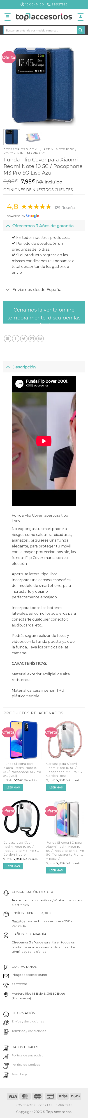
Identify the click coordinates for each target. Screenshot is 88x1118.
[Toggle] (7, 225)
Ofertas (45, 1105)
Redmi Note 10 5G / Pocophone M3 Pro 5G (39, 151)
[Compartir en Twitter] (24, 338)
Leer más (13, 787)
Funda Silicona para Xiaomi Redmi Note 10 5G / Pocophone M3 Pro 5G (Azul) (22, 769)
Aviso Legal (20, 1074)
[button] (7, 17)
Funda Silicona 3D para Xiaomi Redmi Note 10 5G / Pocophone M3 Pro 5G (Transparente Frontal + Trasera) (65, 850)
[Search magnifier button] (80, 30)
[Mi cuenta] (80, 17)
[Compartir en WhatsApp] (7, 338)
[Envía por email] (32, 338)
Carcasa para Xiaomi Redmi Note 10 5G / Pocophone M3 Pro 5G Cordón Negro (21, 848)
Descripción (24, 367)
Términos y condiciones (29, 1031)
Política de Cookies (26, 1064)
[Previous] (11, 85)
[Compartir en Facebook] (15, 338)
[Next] (77, 85)
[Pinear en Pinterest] (40, 338)
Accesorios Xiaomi (21, 149)
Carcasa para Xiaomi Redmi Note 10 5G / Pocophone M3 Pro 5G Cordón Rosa (64, 769)
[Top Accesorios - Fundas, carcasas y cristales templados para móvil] (44, 17)
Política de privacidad (28, 1055)
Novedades (25, 1105)
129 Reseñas (65, 208)
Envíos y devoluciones (28, 1021)
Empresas (64, 1105)
